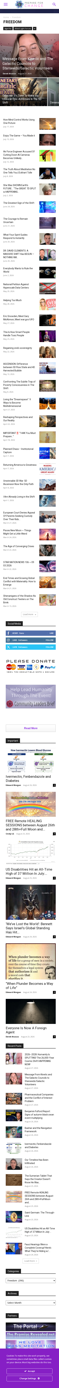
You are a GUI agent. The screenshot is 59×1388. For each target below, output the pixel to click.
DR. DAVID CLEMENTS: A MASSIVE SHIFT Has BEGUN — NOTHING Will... (18, 254)
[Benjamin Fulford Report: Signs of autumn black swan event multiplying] (14, 1115)
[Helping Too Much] (47, 304)
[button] (54, 4)
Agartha (8, 28)
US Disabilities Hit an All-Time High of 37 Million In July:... (29, 871)
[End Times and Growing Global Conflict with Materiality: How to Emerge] (47, 582)
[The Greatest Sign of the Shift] (47, 207)
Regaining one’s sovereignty (17, 348)
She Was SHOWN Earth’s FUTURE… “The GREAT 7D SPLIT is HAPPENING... (19, 188)
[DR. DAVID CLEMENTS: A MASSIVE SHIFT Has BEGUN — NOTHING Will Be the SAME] (47, 255)
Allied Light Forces (23, 28)
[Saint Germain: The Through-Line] (14, 1217)
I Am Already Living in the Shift (19, 496)
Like (51, 633)
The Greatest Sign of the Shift (18, 203)
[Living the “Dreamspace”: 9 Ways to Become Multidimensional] (47, 403)
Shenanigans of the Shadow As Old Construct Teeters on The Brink (19, 599)
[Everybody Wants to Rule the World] (47, 272)
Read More (31, 728)
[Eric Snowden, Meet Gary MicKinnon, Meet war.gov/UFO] (47, 320)
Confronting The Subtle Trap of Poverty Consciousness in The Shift (19, 385)
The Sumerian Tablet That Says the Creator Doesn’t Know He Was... (38, 1179)
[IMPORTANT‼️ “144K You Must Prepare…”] (47, 437)
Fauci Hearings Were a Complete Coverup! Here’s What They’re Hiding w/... (38, 1247)
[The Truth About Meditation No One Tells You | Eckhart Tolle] (47, 173)
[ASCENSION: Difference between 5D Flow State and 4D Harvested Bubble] (47, 368)
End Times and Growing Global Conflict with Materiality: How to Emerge (19, 581)
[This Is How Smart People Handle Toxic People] (47, 336)
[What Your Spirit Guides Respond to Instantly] (47, 239)
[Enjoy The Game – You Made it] (47, 140)
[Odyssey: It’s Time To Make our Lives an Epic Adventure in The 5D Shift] (23, 96)
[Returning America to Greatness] (47, 469)
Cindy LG (10, 833)
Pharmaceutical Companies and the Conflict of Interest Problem (39, 1098)
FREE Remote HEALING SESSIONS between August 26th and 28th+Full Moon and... (30, 825)
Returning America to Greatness (20, 465)
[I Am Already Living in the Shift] (47, 501)
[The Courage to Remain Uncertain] (47, 223)
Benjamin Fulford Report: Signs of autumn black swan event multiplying (39, 1114)
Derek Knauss (9, 73)
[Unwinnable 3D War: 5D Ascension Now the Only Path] (47, 485)
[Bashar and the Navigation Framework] (14, 1132)
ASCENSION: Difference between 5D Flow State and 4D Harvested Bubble (19, 367)
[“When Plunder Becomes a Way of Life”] (31, 961)
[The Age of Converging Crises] (47, 550)
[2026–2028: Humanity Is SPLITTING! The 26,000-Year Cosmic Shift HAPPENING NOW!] (14, 1058)
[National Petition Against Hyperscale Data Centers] (47, 288)
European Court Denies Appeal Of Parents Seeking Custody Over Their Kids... (19, 516)
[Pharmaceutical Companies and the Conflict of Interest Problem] (14, 1098)
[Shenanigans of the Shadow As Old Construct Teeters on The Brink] (47, 600)
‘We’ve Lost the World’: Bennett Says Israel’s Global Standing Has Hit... (29, 928)
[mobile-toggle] (5, 4)
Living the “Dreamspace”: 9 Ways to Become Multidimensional (17, 402)
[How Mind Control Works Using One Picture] (47, 124)
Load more (28, 614)
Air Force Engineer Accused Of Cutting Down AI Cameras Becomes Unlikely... (19, 154)
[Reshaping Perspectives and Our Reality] (47, 421)
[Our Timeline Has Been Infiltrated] (14, 1164)
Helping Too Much (12, 300)
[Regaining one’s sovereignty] (47, 352)
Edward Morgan (13, 785)
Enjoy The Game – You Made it (19, 135)
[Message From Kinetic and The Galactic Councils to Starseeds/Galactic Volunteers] (29, 55)
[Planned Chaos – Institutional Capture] (47, 453)
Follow (49, 640)
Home (6, 17)
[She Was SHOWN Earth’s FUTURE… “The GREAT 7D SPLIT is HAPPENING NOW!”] (47, 189)
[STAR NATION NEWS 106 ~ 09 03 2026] (47, 566)
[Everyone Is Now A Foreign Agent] (31, 1011)
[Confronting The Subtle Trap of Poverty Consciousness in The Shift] (47, 386)
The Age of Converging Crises (18, 546)
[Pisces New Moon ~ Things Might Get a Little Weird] (47, 534)
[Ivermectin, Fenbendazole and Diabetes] (31, 760)
